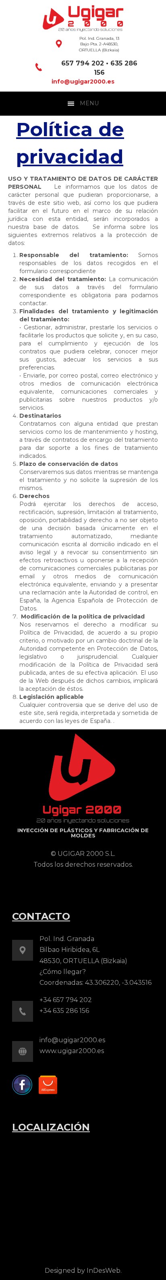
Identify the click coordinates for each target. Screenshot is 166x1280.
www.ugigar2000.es (71, 1051)
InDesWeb (103, 1270)
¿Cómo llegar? (62, 972)
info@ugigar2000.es (83, 81)
